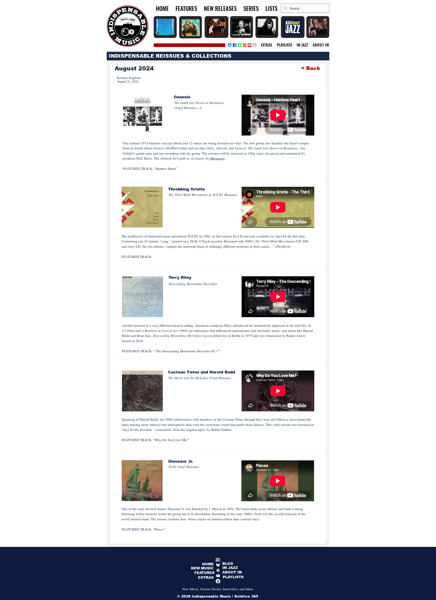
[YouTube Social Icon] (249, 45)
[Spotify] (239, 45)
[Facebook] (234, 45)
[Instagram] (254, 45)
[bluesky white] (218, 565)
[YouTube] (218, 575)
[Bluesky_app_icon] (229, 45)
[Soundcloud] (244, 45)
